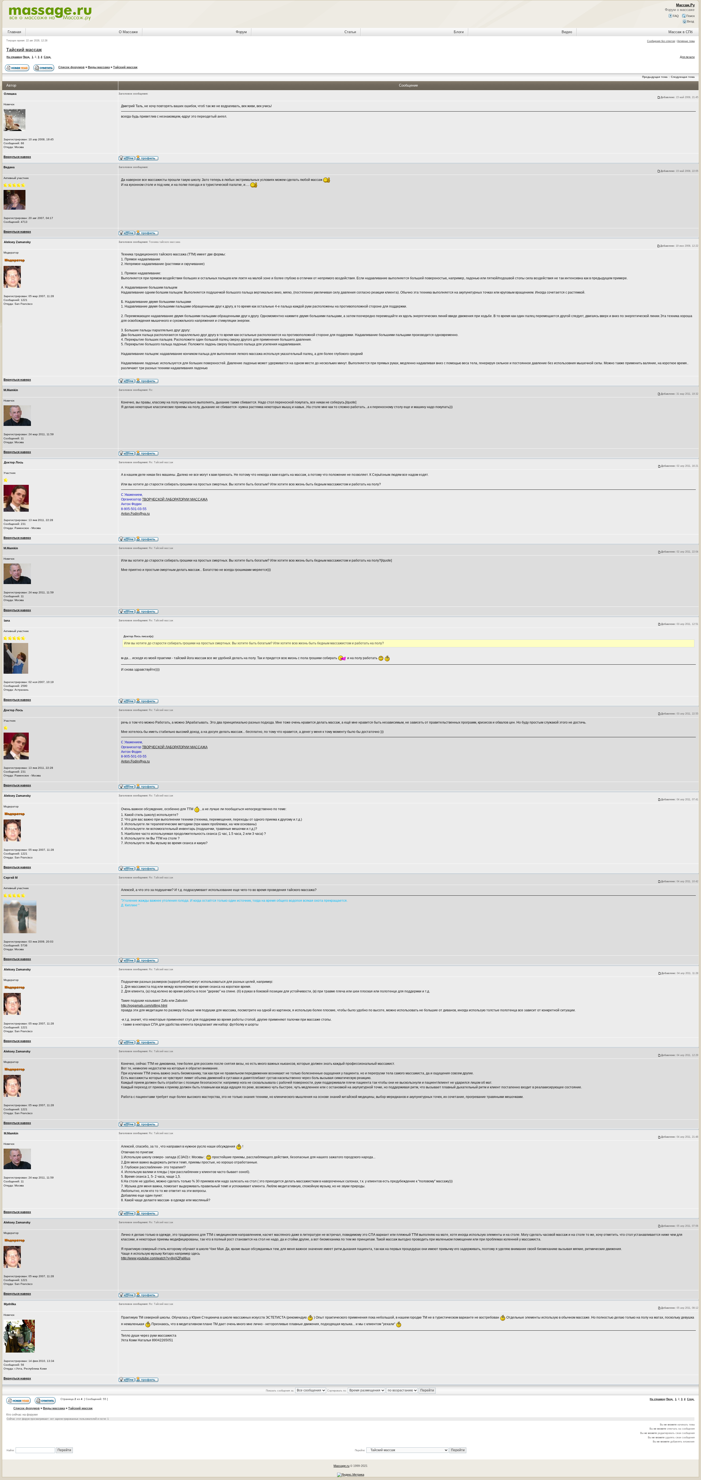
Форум (241, 32)
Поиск (690, 16)
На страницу (14, 57)
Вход (690, 21)
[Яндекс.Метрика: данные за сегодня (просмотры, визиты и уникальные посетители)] (350, 1475)
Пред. (26, 57)
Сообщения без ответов (661, 41)
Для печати (687, 56)
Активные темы (686, 41)
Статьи (350, 32)
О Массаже (128, 32)
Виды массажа (99, 67)
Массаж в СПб (680, 32)
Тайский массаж (24, 49)
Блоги (459, 32)
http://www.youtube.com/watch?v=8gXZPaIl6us (155, 1258)
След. (47, 57)
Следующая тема (683, 76)
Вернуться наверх (17, 156)
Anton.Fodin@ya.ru (135, 514)
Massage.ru (341, 1465)
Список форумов (71, 67)
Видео (567, 32)
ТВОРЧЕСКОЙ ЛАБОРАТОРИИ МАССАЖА (175, 499)
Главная (14, 32)
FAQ (675, 16)
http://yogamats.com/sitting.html (144, 1005)
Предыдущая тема (655, 76)
